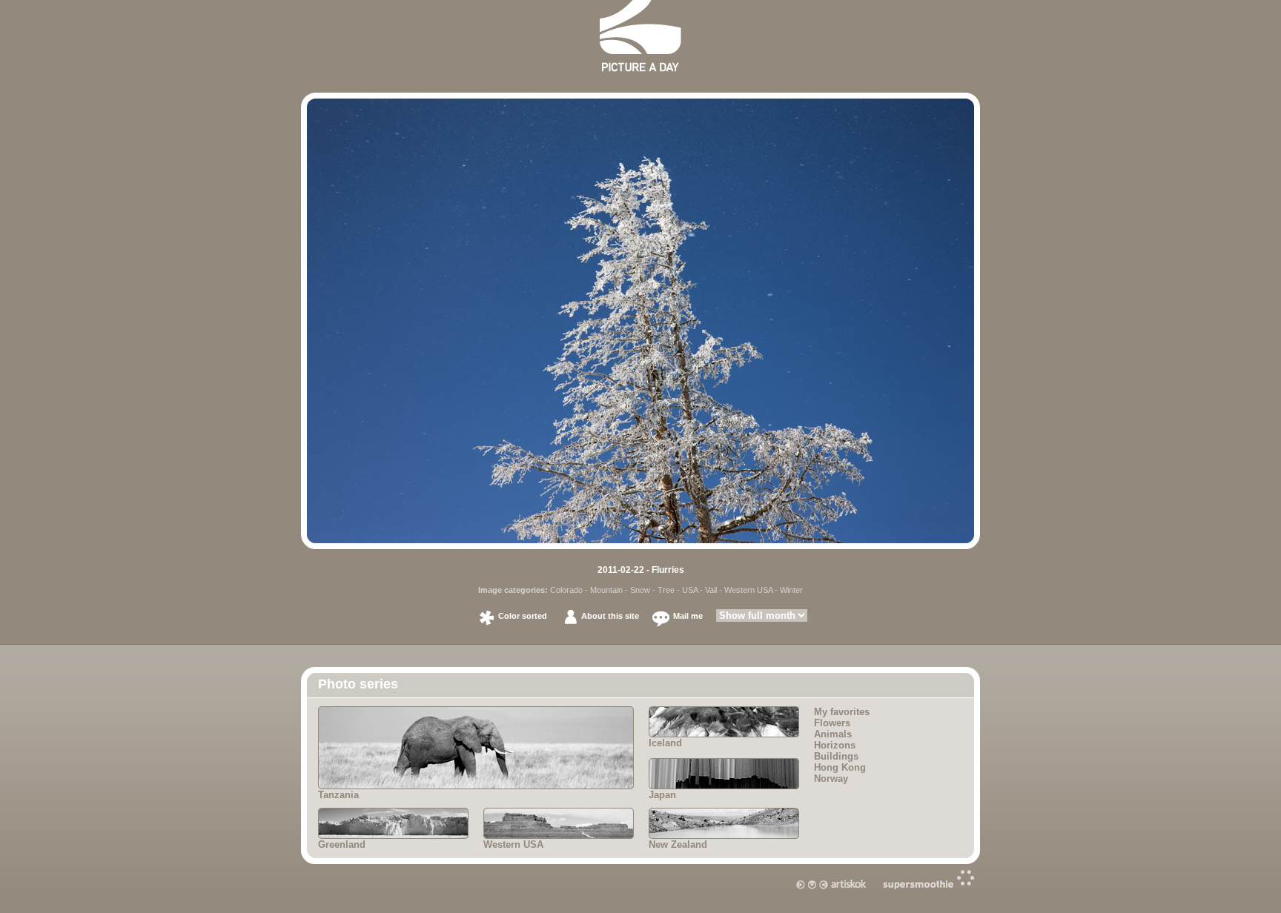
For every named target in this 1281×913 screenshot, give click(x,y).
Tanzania (338, 794)
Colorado (566, 589)
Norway (831, 778)
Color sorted (522, 615)
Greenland (341, 844)
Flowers (832, 722)
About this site (610, 615)
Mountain (606, 589)
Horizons (834, 745)
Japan (662, 794)
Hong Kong (840, 767)
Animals (833, 734)
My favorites (842, 711)
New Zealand (678, 844)
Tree (666, 589)
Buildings (836, 756)
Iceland (665, 742)
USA (690, 589)
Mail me (688, 615)
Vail (711, 589)
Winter (791, 589)
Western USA (748, 589)
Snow (640, 589)
